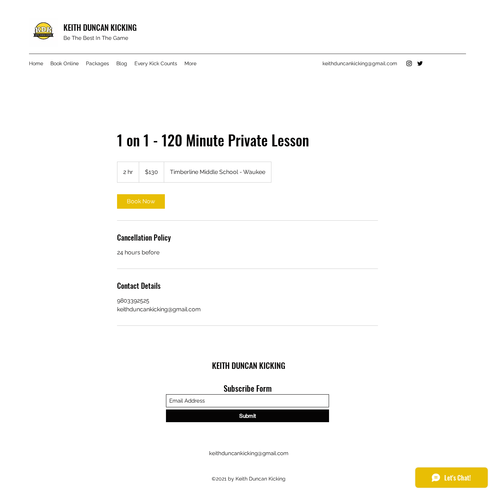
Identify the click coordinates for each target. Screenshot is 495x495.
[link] (141, 201)
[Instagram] (409, 63)
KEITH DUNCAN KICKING (100, 27)
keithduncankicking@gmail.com (360, 63)
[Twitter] (420, 63)
